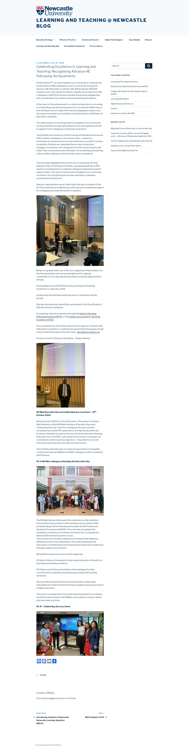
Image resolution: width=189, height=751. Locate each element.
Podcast (148, 40)
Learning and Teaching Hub (47, 46)
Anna (61, 63)
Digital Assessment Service (122, 104)
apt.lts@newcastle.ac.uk (88, 332)
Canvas (114, 108)
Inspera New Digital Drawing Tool (124, 150)
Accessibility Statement (74, 46)
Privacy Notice (96, 46)
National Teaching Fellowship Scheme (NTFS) (129, 86)
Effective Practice (67, 40)
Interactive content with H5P (123, 113)
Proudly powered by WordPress (48, 745)
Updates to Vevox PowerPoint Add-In (126, 146)
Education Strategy (44, 40)
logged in (52, 698)
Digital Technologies (113, 40)
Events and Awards (90, 40)
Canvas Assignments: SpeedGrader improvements (131, 141)
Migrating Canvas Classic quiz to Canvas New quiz (131, 128)
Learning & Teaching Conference (124, 82)
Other (43, 675)
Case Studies (134, 40)
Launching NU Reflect (120, 99)
